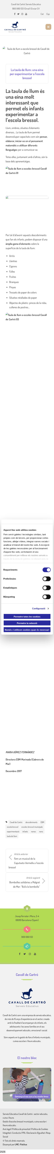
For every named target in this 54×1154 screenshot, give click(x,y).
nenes (33, 831)
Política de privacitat (21, 1129)
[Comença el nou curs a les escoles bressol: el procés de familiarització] (27, 1084)
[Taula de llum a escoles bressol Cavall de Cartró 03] (27, 421)
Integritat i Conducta (12, 1132)
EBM (42, 822)
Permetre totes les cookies (27, 616)
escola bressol (12, 826)
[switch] (46, 578)
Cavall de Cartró (16, 822)
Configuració (38, 608)
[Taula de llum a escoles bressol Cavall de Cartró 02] (27, 640)
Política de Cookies (39, 1129)
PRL (24, 1132)
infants (25, 831)
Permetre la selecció (27, 623)
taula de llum (12, 836)
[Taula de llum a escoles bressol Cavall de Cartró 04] (27, 210)
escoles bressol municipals (32, 826)
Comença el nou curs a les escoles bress (31, 1096)
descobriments (31, 822)
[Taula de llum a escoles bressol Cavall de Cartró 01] (27, 180)
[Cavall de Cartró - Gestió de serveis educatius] (15, 27)
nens (41, 831)
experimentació (13, 831)
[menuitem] (42, 14)
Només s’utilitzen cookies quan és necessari (27, 630)
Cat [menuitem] (42, 13)
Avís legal (7, 1129)
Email (27, 8)
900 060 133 (17, 8)
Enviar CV (35, 8)
